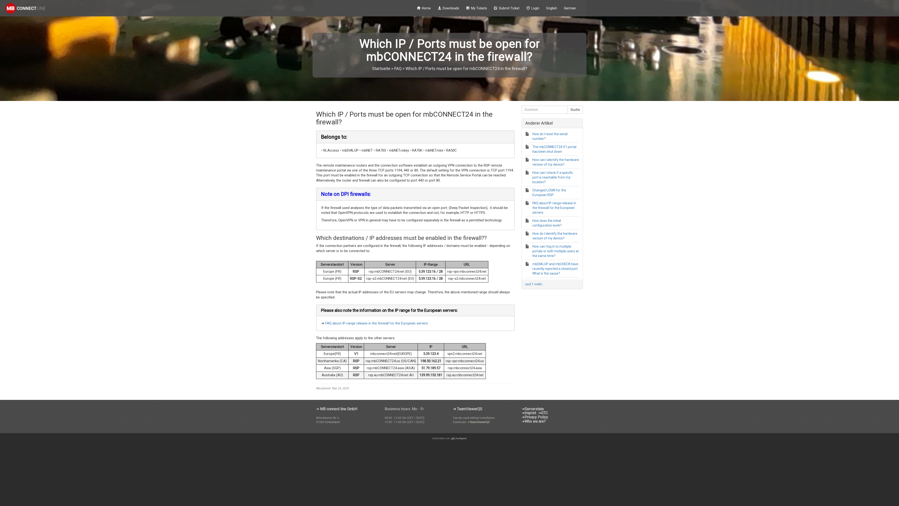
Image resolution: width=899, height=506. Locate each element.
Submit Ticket (509, 8)
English (551, 8)
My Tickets (479, 8)
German (570, 8)
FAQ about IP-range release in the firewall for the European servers (376, 323)
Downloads (451, 8)
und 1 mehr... (534, 284)
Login (535, 8)
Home (426, 8)
